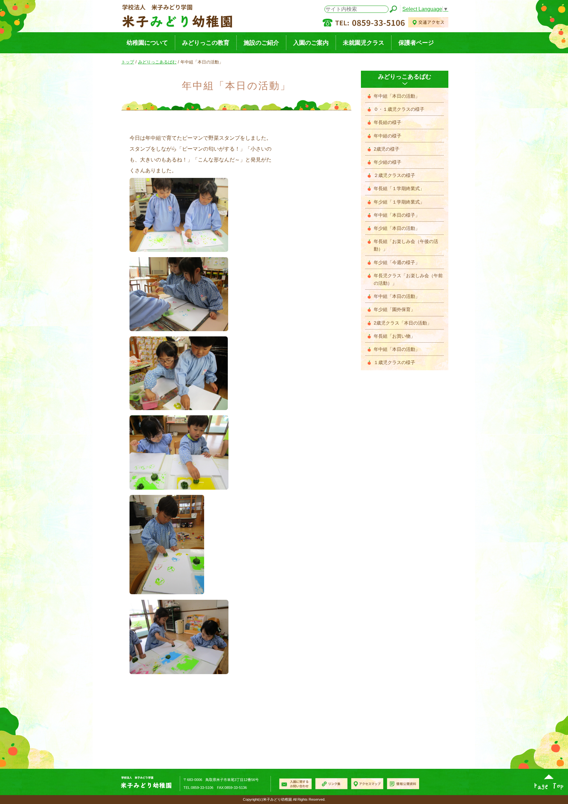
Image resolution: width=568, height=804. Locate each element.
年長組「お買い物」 (394, 336)
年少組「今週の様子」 (397, 262)
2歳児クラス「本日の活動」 (403, 323)
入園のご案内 (311, 42)
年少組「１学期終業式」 (399, 202)
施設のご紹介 (261, 42)
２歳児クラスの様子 (394, 175)
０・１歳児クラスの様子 (399, 109)
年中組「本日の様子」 (397, 215)
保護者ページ (416, 42)
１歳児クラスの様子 (394, 362)
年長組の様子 (387, 122)
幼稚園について (147, 42)
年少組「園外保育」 (394, 309)
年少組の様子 (387, 162)
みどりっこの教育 (205, 42)
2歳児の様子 (386, 149)
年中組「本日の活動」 (397, 96)
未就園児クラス (363, 42)
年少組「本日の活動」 (397, 228)
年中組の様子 (387, 136)
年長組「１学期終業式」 (399, 188)
